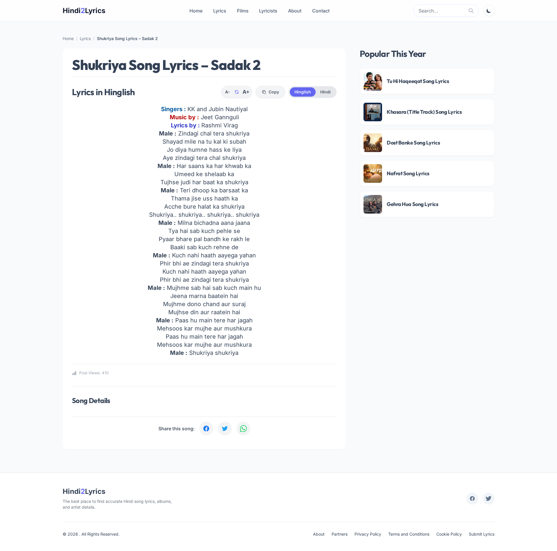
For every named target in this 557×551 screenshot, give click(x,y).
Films (243, 11)
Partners (340, 534)
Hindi (325, 91)
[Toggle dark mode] (488, 10)
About (294, 11)
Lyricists (268, 11)
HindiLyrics (84, 10)
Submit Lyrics (481, 534)
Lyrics (219, 11)
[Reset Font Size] (236, 92)
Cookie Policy (449, 534)
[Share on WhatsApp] (243, 429)
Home (195, 11)
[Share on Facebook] (206, 429)
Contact (321, 11)
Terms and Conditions (408, 534)
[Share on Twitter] (225, 429)
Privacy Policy (368, 534)
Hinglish (302, 91)
